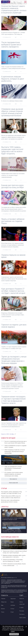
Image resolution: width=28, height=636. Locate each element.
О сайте (21, 607)
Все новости (13, 479)
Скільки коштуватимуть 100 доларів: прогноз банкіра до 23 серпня (13, 560)
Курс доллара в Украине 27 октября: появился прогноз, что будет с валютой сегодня (13, 291)
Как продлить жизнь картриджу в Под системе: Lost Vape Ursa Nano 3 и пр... (14, 492)
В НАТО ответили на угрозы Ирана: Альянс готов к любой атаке (14, 564)
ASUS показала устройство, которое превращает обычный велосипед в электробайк (14, 451)
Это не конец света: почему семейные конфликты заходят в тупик (12, 518)
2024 (7, 434)
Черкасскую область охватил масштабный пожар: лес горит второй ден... (15, 551)
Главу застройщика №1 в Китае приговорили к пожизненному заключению (13, 468)
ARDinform (3, 579)
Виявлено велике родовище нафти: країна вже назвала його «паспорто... (14, 556)
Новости (3, 434)
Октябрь (12, 434)
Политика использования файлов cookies (14, 592)
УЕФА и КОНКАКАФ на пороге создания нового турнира (15, 446)
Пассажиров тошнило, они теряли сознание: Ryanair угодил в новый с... (12, 531)
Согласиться (14, 634)
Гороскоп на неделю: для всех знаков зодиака (13, 326)
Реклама (21, 611)
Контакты (21, 614)
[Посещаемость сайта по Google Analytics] (4, 575)
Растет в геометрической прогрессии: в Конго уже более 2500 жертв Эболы (15, 442)
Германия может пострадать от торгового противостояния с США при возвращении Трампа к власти (13, 400)
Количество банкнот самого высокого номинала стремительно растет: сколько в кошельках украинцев (13, 9)
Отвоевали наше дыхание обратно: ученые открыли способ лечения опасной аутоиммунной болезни (12, 112)
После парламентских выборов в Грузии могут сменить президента (11, 44)
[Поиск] (19, 2)
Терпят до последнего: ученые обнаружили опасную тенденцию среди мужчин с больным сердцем (13, 360)
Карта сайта (22, 617)
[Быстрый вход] (22, 2)
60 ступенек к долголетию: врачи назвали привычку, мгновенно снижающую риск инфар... (13, 474)
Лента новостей (13, 482)
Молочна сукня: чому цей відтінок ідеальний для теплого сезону (14, 501)
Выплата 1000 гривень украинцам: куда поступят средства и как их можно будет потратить (12, 150)
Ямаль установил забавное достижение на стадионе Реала (12, 221)
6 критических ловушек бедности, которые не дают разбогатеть (12, 79)
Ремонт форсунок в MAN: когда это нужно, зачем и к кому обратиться (14, 496)
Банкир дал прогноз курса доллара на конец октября (12, 186)
